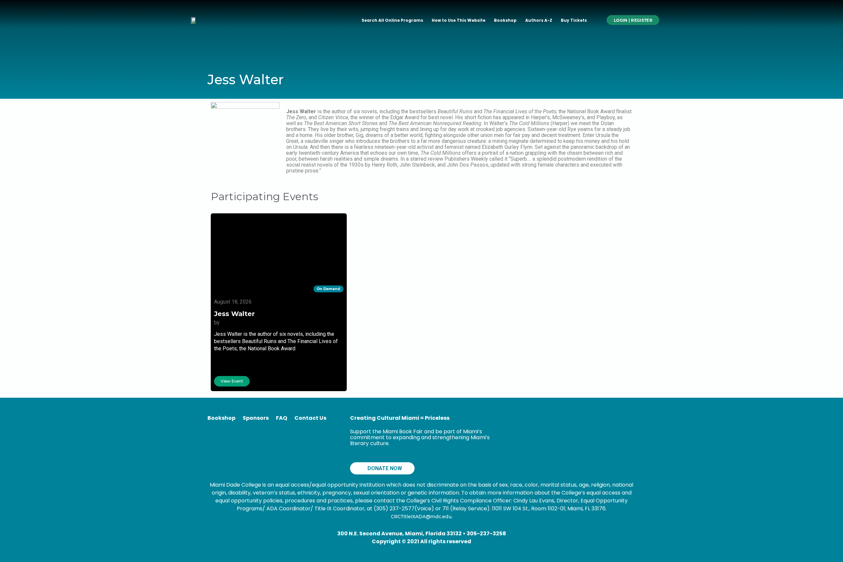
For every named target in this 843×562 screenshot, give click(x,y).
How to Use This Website (458, 20)
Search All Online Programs (392, 20)
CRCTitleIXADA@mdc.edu (421, 517)
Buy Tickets (574, 20)
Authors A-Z (538, 20)
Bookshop (505, 20)
